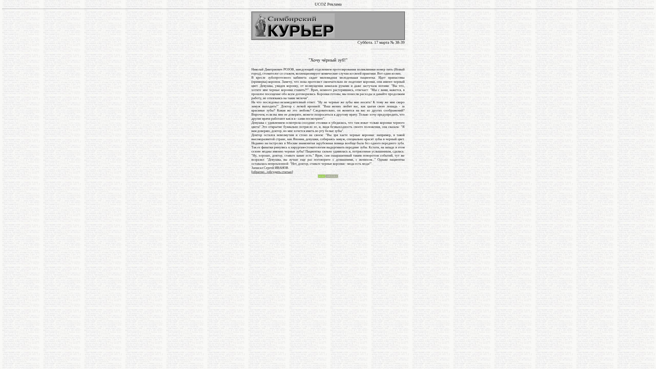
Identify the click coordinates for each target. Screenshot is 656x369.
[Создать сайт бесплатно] (328, 177)
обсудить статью (280, 172)
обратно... (259, 172)
